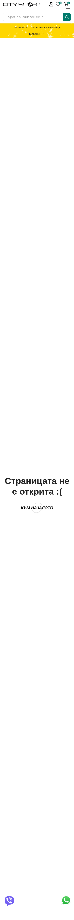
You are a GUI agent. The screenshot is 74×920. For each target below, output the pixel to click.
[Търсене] (67, 17)
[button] (51, 4)
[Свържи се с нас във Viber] (9, 900)
